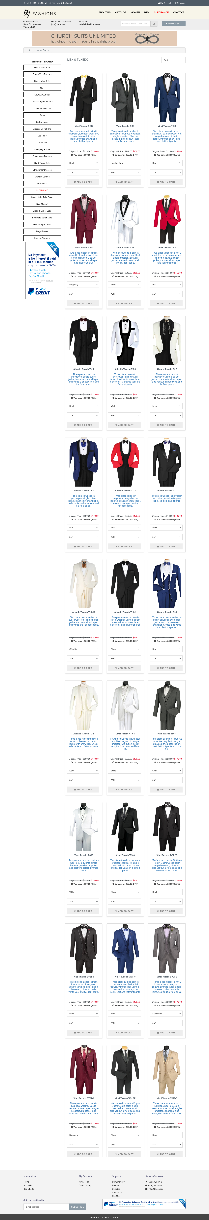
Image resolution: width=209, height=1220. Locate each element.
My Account (84, 1181)
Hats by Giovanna (42, 238)
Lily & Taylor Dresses (42, 169)
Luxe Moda (42, 183)
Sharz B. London (42, 176)
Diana (42, 115)
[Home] (29, 50)
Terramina (42, 142)
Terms (26, 1181)
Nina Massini (42, 204)
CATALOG (120, 12)
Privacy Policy (118, 1181)
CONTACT (178, 12)
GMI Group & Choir (42, 224)
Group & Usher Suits (42, 210)
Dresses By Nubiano (42, 128)
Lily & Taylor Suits (42, 163)
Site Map (116, 1196)
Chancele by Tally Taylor (42, 197)
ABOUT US (105, 12)
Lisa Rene (42, 135)
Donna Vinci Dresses (42, 74)
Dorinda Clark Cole (42, 108)
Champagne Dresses (42, 156)
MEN (146, 12)
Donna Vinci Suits (42, 67)
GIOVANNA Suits (42, 94)
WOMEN (135, 12)
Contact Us (117, 1192)
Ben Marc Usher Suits (42, 217)
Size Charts (28, 1188)
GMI (42, 87)
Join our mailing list (34, 1200)
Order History (85, 1185)
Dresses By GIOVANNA (42, 101)
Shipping (116, 1188)
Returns (115, 1185)
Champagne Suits (42, 149)
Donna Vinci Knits (42, 81)
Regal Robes (42, 231)
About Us (27, 1185)
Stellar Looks (42, 122)
